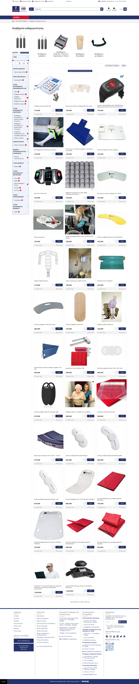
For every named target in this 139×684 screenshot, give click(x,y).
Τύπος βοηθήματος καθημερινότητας (19, 86)
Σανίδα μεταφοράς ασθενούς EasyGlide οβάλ (46, 412)
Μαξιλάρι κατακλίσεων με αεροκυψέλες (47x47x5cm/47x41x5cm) (76, 193)
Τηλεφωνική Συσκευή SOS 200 (42, 106)
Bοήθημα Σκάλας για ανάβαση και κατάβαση (78, 412)
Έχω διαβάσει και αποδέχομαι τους (116, 626)
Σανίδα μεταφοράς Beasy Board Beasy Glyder (109, 455)
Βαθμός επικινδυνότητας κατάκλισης (19, 151)
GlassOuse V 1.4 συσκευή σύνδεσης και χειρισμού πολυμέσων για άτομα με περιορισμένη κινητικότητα (47, 587)
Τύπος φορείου (18, 163)
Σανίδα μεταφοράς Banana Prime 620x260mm (109, 237)
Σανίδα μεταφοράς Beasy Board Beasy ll (77, 455)
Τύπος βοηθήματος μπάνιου (18, 206)
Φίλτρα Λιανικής (19, 69)
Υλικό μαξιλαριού (19, 77)
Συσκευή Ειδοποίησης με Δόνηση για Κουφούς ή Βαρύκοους (79, 586)
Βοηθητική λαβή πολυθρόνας (105, 324)
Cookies (3, 681)
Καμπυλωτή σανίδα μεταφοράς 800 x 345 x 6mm (79, 106)
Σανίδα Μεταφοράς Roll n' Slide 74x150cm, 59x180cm (80, 499)
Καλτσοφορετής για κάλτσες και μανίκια (45, 150)
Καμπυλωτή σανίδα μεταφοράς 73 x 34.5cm (109, 193)
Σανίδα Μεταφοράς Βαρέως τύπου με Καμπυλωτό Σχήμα (79, 237)
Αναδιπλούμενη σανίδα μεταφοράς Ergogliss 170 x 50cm (48, 368)
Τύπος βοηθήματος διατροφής (18, 110)
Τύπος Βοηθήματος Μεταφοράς (18, 173)
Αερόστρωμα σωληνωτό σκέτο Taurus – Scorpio (47, 455)
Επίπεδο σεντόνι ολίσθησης (105, 281)
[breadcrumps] (13, 21)
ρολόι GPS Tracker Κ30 (40, 193)
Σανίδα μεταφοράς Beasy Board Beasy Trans (46, 499)
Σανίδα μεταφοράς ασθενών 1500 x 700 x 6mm (109, 368)
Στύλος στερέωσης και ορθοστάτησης (76, 281)
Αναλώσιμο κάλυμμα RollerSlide (106, 412)
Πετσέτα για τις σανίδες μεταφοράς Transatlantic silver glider (79, 149)
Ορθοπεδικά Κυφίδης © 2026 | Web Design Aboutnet (64, 681)
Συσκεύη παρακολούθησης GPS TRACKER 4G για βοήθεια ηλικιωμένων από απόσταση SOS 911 (110, 106)
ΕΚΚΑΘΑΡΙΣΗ (25, 52)
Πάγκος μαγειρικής (39, 237)
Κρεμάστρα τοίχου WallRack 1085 (75, 368)
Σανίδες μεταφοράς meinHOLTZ (74, 324)
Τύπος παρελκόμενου (18, 196)
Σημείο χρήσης (18, 142)
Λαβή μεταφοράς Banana (41, 281)
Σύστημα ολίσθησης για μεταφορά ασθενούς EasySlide (109, 543)
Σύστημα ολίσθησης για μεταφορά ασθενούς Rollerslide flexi (78, 543)
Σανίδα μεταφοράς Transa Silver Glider (45, 324)
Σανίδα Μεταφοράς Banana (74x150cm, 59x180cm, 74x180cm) (47, 543)
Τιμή (15, 57)
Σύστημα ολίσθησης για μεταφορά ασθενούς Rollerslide (109, 499)
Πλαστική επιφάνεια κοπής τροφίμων (107, 150)
